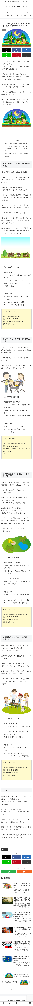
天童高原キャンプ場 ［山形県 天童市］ (16, 153)
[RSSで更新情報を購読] (24, 871)
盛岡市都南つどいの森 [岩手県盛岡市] (16, 143)
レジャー (5, 849)
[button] (26, 55)
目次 (14, 140)
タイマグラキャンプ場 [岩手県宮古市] (16, 146)
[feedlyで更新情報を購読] (8, 871)
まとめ (7, 156)
